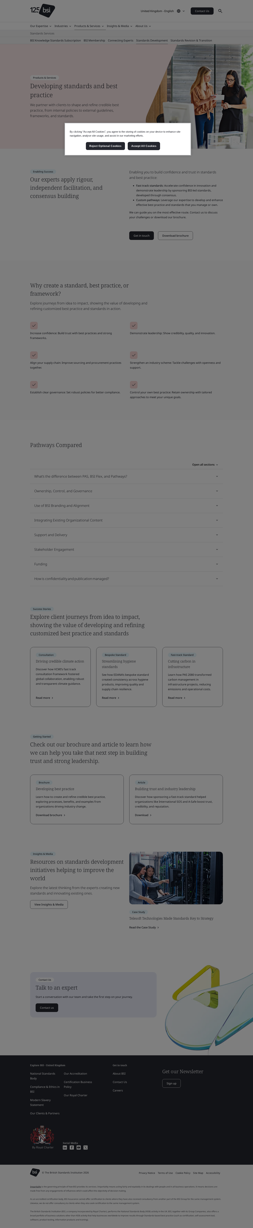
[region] (128, 139)
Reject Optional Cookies (105, 145)
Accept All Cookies (143, 145)
